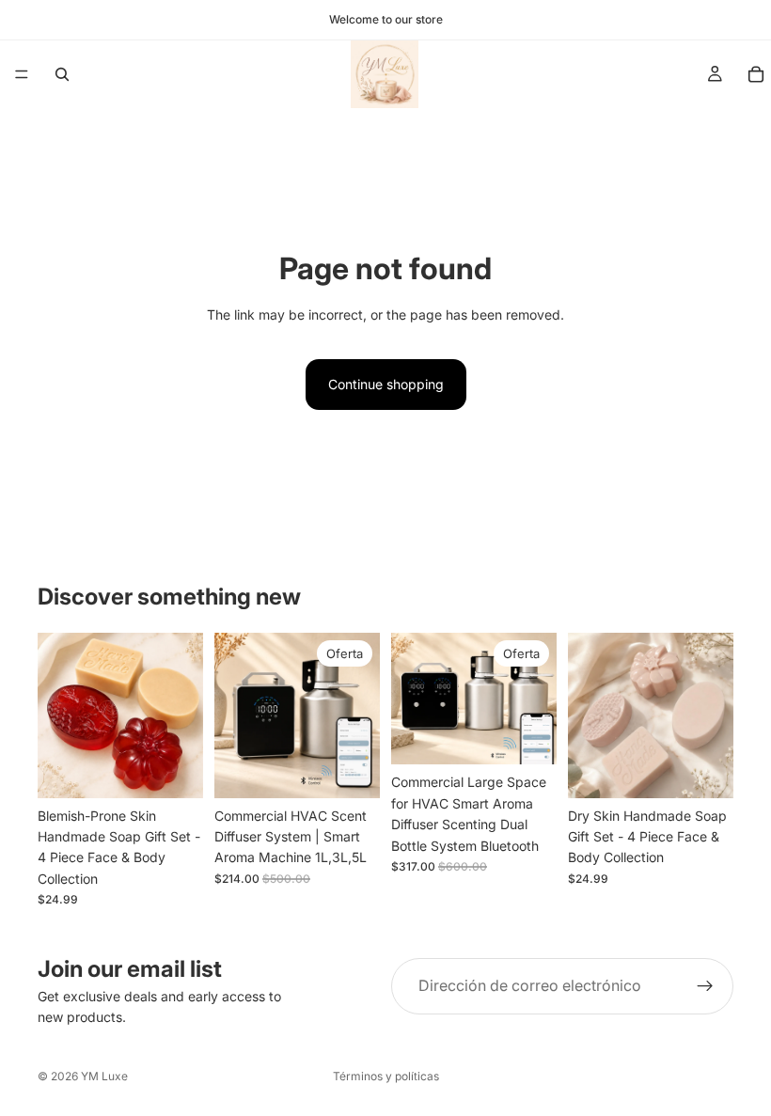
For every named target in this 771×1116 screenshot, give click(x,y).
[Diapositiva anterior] (58, 715)
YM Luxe (104, 1076)
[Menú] (21, 74)
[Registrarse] (705, 986)
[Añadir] (174, 769)
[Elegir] (351, 769)
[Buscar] (62, 74)
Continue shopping (386, 384)
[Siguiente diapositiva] (182, 715)
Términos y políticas (386, 1076)
